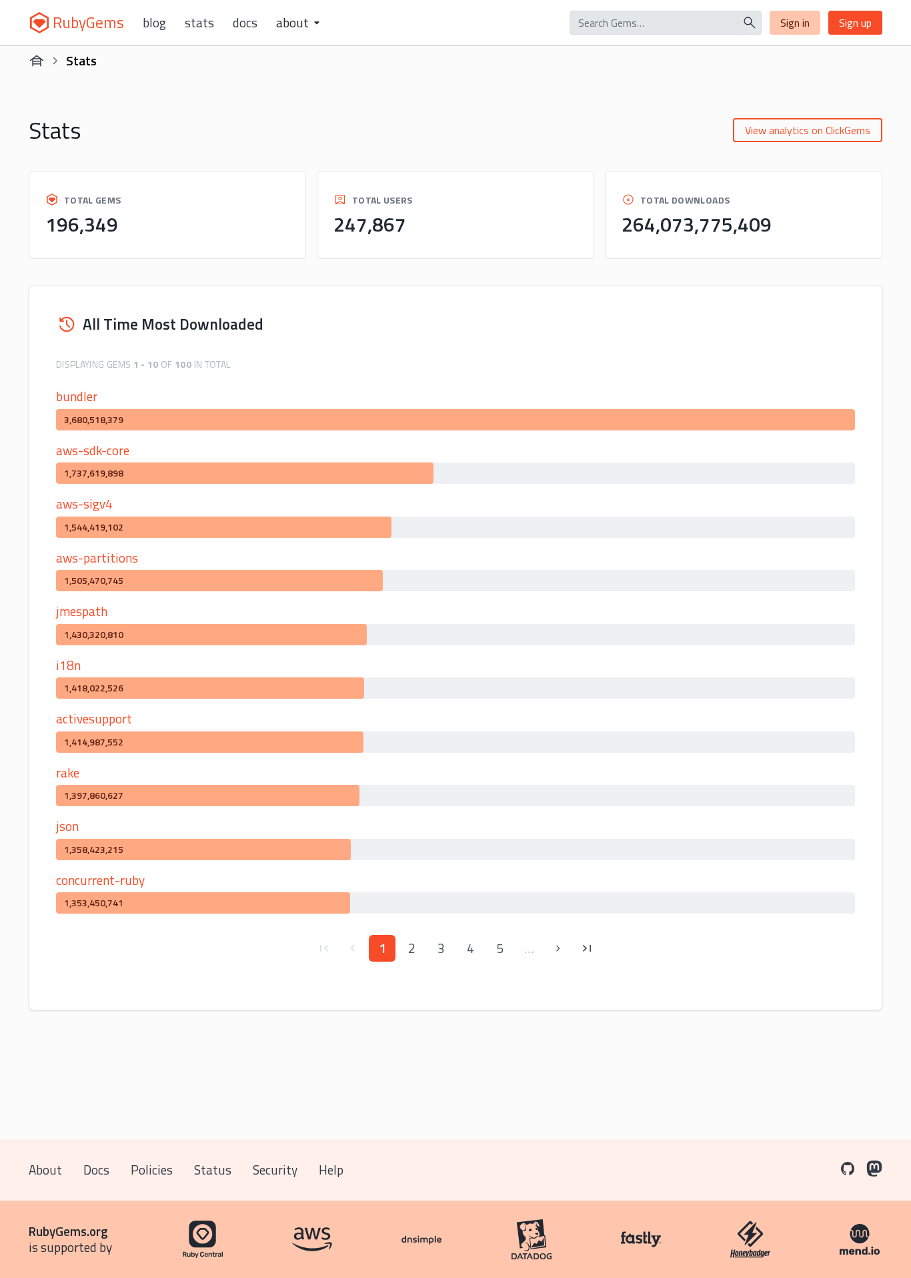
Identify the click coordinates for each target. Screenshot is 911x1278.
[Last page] (587, 948)
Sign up (855, 23)
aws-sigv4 (84, 503)
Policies (152, 1169)
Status (212, 1169)
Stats (199, 22)
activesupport (94, 718)
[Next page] (558, 948)
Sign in (795, 23)
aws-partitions (97, 557)
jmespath (81, 611)
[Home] (36, 60)
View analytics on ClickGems (807, 130)
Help (331, 1169)
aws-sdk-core (92, 450)
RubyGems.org (68, 1231)
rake (67, 772)
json (67, 826)
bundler (76, 396)
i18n (68, 665)
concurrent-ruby (100, 880)
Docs (245, 22)
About (45, 1169)
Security (275, 1169)
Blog (154, 22)
